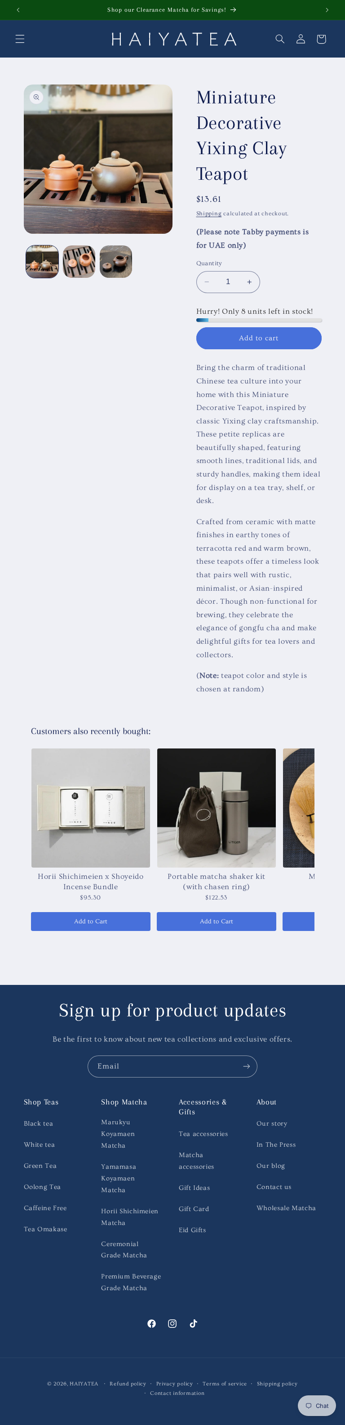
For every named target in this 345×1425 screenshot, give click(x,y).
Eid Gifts (192, 1230)
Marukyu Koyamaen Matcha (118, 1133)
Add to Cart (90, 921)
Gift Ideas (194, 1188)
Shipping (209, 213)
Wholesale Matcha (286, 1208)
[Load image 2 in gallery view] (79, 261)
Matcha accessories (196, 1161)
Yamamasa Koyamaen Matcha (118, 1178)
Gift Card (194, 1209)
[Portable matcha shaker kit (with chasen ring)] (216, 807)
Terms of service (225, 1384)
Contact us (274, 1187)
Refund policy (128, 1384)
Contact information (177, 1393)
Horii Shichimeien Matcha (130, 1217)
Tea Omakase (45, 1229)
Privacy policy (174, 1384)
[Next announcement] (327, 10)
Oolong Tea (42, 1187)
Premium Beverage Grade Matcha (131, 1282)
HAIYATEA (84, 1384)
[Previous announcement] (18, 10)
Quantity (209, 263)
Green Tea (40, 1166)
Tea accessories (203, 1134)
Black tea (38, 1123)
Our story (272, 1123)
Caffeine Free (45, 1208)
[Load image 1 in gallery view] (42, 261)
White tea (39, 1145)
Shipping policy (277, 1384)
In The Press (276, 1145)
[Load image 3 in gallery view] (116, 261)
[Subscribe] (246, 1066)
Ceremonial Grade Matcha (124, 1250)
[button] (19, 39)
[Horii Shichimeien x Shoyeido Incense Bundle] (90, 807)
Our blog (271, 1166)
